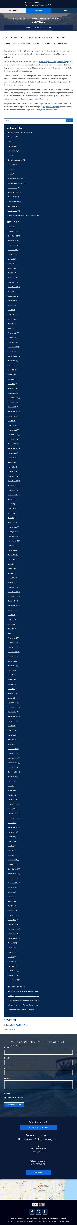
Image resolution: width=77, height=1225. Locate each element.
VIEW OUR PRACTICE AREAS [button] (39, 27)
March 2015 (11, 800)
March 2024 (11, 328)
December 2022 (13, 398)
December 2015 (13, 758)
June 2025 (11, 264)
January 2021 (12, 476)
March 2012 (11, 966)
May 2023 (11, 374)
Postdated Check (13, 192)
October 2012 (12, 934)
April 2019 (11, 573)
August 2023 (12, 361)
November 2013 (13, 874)
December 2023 (13, 342)
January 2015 (12, 809)
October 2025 (12, 245)
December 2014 (13, 813)
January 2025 (12, 282)
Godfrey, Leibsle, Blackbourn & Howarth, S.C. (29, 43)
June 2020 (11, 508)
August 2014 (12, 832)
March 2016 (11, 744)
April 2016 (11, 740)
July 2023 (11, 365)
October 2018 (12, 601)
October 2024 (12, 296)
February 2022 (12, 430)
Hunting (10, 169)
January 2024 (12, 338)
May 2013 (11, 901)
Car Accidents (12, 151)
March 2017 (11, 689)
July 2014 (11, 837)
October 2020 (12, 490)
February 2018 (12, 638)
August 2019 (12, 555)
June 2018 (11, 619)
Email (7, 1058)
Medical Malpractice (14, 178)
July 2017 (11, 670)
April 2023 (11, 379)
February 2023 (12, 388)
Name (6, 1048)
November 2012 (13, 929)
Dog (9, 155)
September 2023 (13, 356)
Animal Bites (63, 43)
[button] (75, 1223)
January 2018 (12, 643)
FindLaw (66, 1221)
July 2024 (11, 310)
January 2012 (12, 975)
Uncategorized (12, 211)
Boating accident (13, 146)
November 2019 (13, 541)
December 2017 (13, 647)
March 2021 (11, 467)
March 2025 (11, 277)
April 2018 (11, 629)
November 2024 (13, 291)
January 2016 (12, 753)
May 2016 (11, 735)
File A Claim (11, 165)
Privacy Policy (29, 1221)
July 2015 (11, 781)
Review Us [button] (38, 1172)
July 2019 (11, 559)
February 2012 (12, 971)
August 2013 (12, 887)
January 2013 (12, 920)
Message (7, 1078)
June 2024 (11, 314)
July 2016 (11, 726)
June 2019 (11, 564)
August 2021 (12, 453)
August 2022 (12, 416)
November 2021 (13, 439)
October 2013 (12, 878)
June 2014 (11, 841)
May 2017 (11, 679)
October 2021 (12, 444)
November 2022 (13, 402)
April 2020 (11, 518)
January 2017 (12, 698)
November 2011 (13, 980)
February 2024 (12, 333)
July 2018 (11, 615)
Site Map (20, 1221)
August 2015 (12, 777)
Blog (9, 141)
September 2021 (13, 448)
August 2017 (12, 666)
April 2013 (11, 906)
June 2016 (11, 730)
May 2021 (11, 462)
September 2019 (13, 550)
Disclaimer (7, 1093)
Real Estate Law (13, 201)
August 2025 (12, 254)
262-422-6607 (42, 1161)
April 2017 (11, 684)
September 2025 (13, 250)
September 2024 (13, 301)
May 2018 (11, 624)
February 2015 (12, 804)
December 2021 (13, 435)
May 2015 (11, 790)
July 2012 (11, 947)
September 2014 (13, 827)
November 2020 (13, 485)
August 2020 (12, 499)
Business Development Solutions (48, 1221)
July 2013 (11, 892)
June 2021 (11, 458)
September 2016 (13, 716)
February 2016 (12, 749)
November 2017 (13, 652)
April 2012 (11, 961)
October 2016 (12, 712)
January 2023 (12, 393)
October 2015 (12, 767)
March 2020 (11, 522)
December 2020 (13, 481)
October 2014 (12, 823)
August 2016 (12, 721)
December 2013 (13, 869)
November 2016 (13, 707)
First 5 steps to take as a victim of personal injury (23, 996)
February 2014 (12, 860)
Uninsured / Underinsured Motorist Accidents (22, 215)
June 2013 (11, 897)
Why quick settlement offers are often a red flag (23, 1005)
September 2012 (13, 938)
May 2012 (11, 957)
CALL (65, 10)
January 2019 (12, 587)
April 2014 (11, 850)
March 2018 (11, 633)
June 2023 (11, 370)
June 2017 (11, 675)
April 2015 (11, 795)
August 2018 (12, 610)
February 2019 (12, 582)
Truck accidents (13, 206)
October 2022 (12, 407)
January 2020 (12, 532)
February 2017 (12, 693)
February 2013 (12, 915)
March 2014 (11, 855)
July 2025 (11, 259)
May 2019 (11, 569)
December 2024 (13, 287)
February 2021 (12, 472)
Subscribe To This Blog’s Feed (16, 1025)
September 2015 (13, 772)
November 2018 (13, 596)
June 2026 (11, 227)
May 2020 (11, 513)
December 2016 (13, 703)
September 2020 (13, 495)
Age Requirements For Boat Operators (20, 132)
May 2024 (11, 319)
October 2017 (12, 656)
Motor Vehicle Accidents (15, 183)
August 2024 (12, 305)
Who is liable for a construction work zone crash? (23, 991)
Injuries (10, 174)
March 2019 (11, 578)
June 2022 (11, 425)
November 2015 (13, 763)
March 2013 (11, 910)
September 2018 (13, 606)
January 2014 (12, 864)
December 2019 (13, 536)
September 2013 (13, 883)
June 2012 (11, 952)
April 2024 (11, 324)
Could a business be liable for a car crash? (21, 1010)
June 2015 (11, 786)
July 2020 (11, 504)
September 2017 (13, 661)
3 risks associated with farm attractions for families (24, 1000)
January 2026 (12, 231)
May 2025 (11, 268)
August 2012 (12, 943)
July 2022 (11, 421)
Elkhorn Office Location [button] (38, 1127)
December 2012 (13, 924)
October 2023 (12, 351)
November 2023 (13, 347)
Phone (6, 1068)
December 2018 (13, 592)
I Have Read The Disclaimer (15, 1097)
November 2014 (13, 818)
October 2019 (12, 546)
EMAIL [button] (39, 10)
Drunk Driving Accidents (15, 160)
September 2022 (13, 411)
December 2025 (13, 236)
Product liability (12, 197)
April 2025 (11, 273)
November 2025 (13, 241)
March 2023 (11, 384)
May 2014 (11, 846)
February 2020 (12, 527)
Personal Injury (12, 188)
